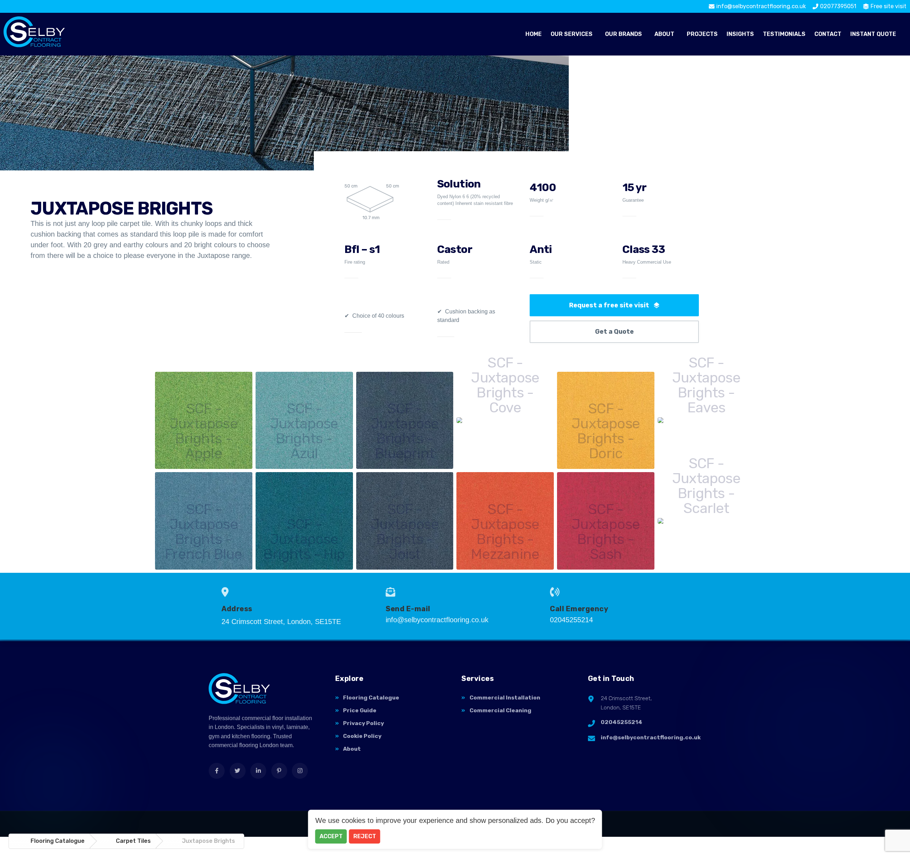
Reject (364, 836)
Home (533, 34)
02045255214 (621, 722)
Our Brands (623, 34)
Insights (740, 34)
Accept (331, 836)
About (664, 34)
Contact (827, 34)
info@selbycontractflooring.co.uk (651, 737)
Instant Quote (873, 34)
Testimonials (784, 34)
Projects (702, 34)
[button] (573, 34)
